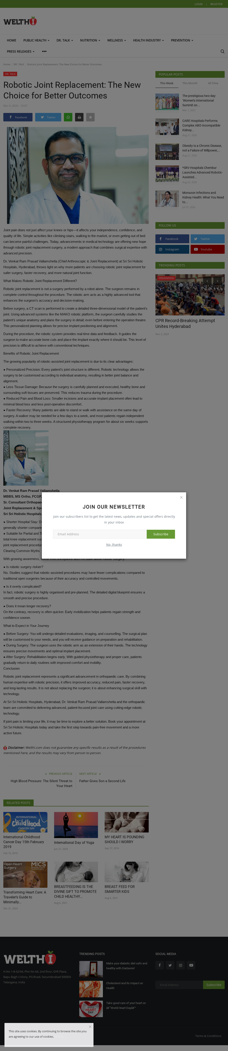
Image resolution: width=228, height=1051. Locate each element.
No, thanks (114, 544)
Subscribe (160, 534)
